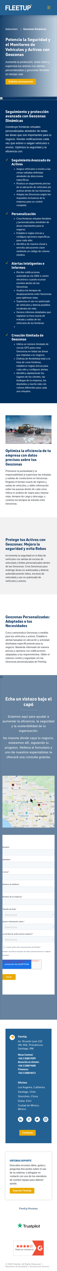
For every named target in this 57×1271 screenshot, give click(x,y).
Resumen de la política (16, 1266)
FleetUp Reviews (28, 1208)
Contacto (27, 1132)
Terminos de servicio (39, 1266)
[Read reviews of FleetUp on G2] (28, 1248)
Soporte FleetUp (22, 1190)
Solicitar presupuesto (20, 81)
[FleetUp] (18, 7)
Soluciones (11, 29)
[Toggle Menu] (48, 7)
